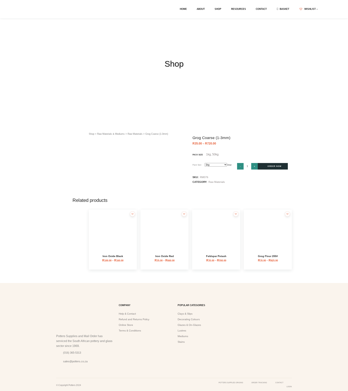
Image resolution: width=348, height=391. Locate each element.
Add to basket (273, 166)
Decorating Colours (189, 319)
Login (289, 387)
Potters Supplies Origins (231, 383)
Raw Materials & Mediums (111, 134)
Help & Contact (127, 313)
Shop (91, 134)
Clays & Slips (185, 313)
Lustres (182, 330)
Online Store (126, 325)
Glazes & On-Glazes (189, 325)
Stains (181, 342)
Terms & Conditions (130, 330)
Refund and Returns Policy (134, 319)
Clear (229, 165)
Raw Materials (135, 134)
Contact (279, 383)
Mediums (183, 336)
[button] (132, 214)
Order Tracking (259, 383)
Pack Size (196, 165)
